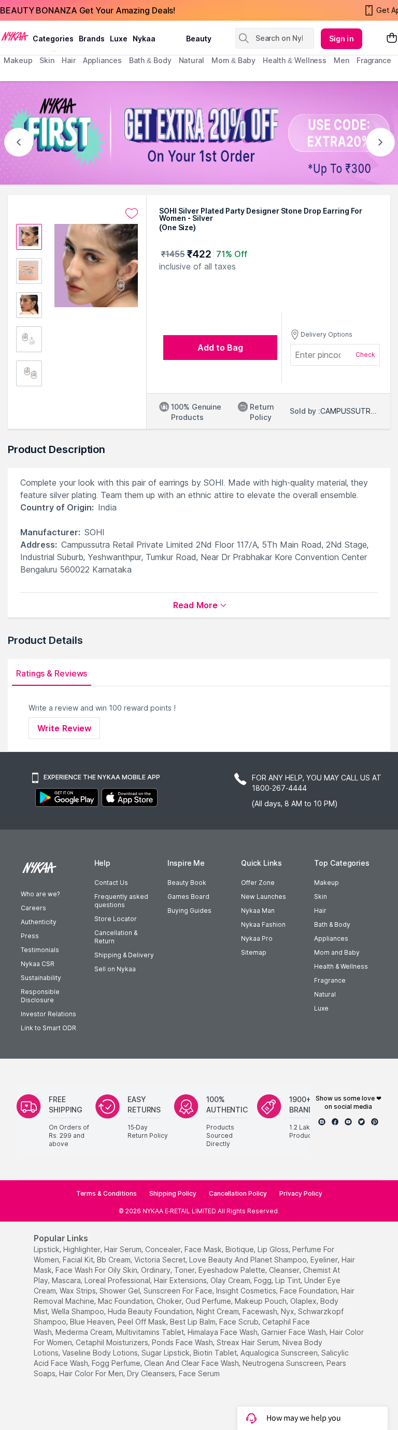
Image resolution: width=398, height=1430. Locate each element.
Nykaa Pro (257, 938)
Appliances (331, 938)
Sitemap (253, 952)
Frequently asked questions (121, 901)
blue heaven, (93, 1321)
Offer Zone (258, 882)
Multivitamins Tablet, (151, 1332)
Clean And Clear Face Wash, (192, 1363)
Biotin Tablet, (215, 1352)
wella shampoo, (78, 1311)
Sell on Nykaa (115, 969)
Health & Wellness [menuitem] (294, 60)
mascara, (67, 1280)
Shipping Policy (172, 1193)
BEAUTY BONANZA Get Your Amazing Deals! (87, 10)
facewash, (261, 1311)
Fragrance (330, 980)
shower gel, (120, 1290)
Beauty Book (186, 882)
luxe (118, 38)
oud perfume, (209, 1301)
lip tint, (288, 1280)
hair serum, (123, 1249)
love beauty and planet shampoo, (248, 1259)
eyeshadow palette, (232, 1270)
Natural (325, 994)
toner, (185, 1270)
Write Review (64, 728)
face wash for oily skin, (97, 1270)
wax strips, (78, 1290)
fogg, (263, 1280)
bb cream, (114, 1259)
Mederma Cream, (84, 1332)
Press (30, 936)
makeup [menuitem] (18, 60)
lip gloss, (274, 1249)
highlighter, (82, 1249)
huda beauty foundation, (151, 1311)
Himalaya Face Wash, (223, 1332)
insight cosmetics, (247, 1290)
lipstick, (47, 1249)
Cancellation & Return (115, 937)
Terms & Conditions (106, 1193)
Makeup (326, 882)
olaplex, (304, 1301)
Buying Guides (189, 910)
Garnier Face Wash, (294, 1332)
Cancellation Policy (238, 1193)
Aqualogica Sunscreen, (279, 1352)
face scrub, (239, 1321)
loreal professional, (118, 1280)
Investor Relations (48, 1014)
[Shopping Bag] (392, 39)
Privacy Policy (300, 1193)
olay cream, (231, 1280)
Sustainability (41, 978)
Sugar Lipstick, (166, 1352)
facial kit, (79, 1259)
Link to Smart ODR (48, 1028)
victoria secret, (160, 1259)
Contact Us (111, 882)
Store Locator (115, 919)
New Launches (263, 896)
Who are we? (40, 894)
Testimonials (40, 950)
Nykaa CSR (37, 964)
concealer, (163, 1249)
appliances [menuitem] (102, 60)
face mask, (203, 1249)
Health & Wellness (341, 966)
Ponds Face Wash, (183, 1342)
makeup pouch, (261, 1301)
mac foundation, (126, 1301)
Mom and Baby (337, 952)
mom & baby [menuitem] (233, 60)
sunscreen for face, (179, 1290)
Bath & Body (332, 924)
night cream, (218, 1311)
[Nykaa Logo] (15, 36)
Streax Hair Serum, (248, 1342)
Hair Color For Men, (92, 1373)
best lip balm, (193, 1321)
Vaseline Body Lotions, (100, 1352)
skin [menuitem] (46, 60)
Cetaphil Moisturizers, (113, 1342)
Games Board (188, 896)
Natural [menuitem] (191, 60)
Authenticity (38, 922)
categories (53, 38)
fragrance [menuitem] (374, 60)
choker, (170, 1301)
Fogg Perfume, (117, 1363)
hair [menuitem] (69, 60)
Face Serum (199, 1373)
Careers (33, 908)
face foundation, (309, 1290)
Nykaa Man (258, 910)
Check (365, 354)
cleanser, (285, 1270)
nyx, (288, 1311)
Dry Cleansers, (152, 1373)
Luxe (321, 1008)
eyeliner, (324, 1259)
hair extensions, (181, 1280)
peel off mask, (143, 1321)
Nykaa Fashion (263, 924)
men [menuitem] (341, 60)
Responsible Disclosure (40, 996)
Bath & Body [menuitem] (150, 60)
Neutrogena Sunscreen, (283, 1363)
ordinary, (156, 1270)
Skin (320, 896)
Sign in (341, 38)
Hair (320, 910)
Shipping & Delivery (124, 955)
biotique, (240, 1249)
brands (92, 38)
